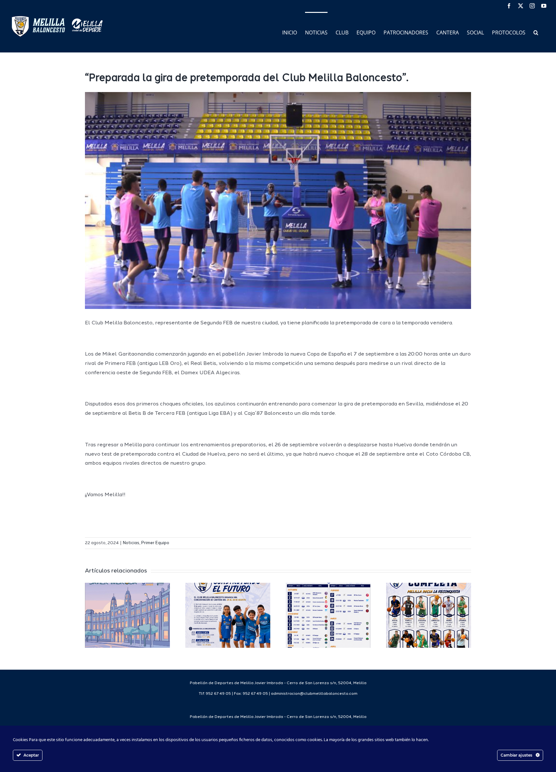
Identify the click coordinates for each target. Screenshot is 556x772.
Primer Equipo (155, 543)
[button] (535, 32)
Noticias (131, 543)
